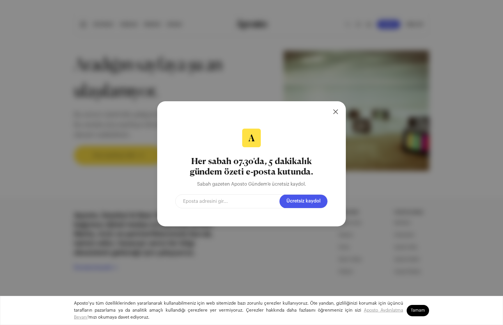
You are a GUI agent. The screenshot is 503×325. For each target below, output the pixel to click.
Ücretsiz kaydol (303, 201)
